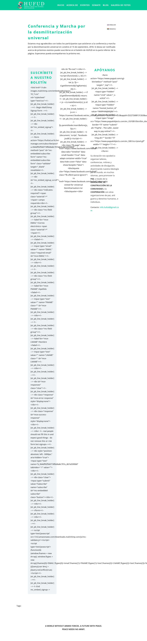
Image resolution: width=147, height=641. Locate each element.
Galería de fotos (121, 5)
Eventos (85, 5)
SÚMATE (96, 5)
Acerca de (72, 5)
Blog (106, 5)
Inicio (60, 5)
